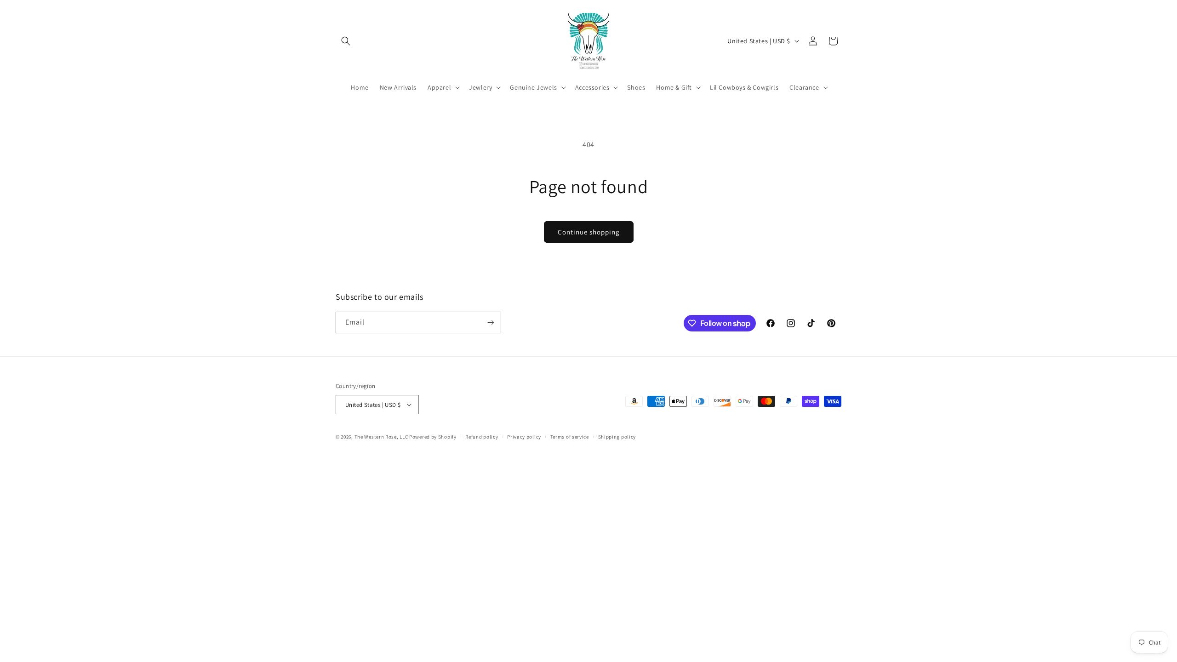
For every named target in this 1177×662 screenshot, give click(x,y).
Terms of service (569, 437)
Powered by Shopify (433, 437)
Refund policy (481, 437)
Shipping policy (617, 437)
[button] (346, 41)
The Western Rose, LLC (381, 437)
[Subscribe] (490, 322)
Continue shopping (589, 232)
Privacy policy (524, 437)
